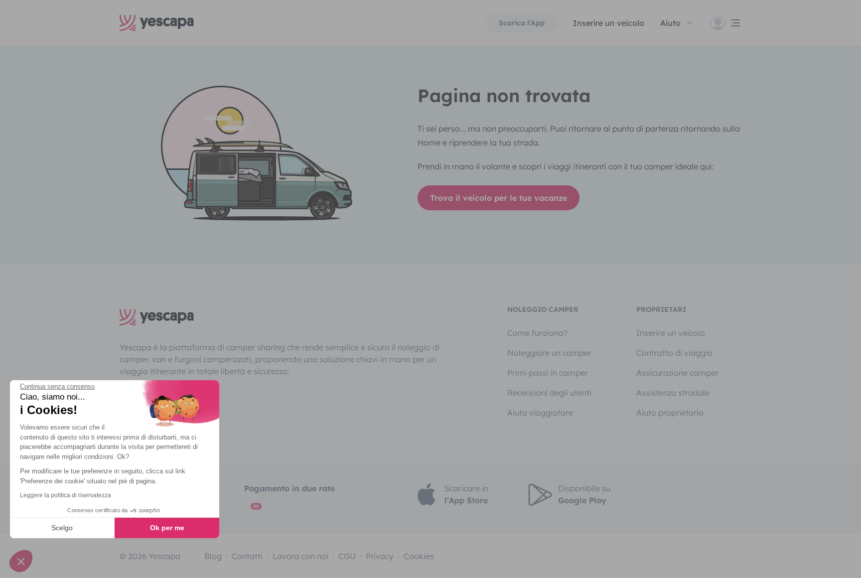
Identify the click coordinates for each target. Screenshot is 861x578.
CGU (347, 556)
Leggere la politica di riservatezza (65, 495)
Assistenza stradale (673, 393)
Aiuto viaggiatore (540, 413)
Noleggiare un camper (549, 353)
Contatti (247, 556)
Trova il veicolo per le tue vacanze (498, 198)
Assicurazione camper (677, 373)
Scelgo (62, 528)
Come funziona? (537, 333)
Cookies (419, 556)
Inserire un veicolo (608, 23)
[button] (21, 561)
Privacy (380, 556)
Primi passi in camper (547, 373)
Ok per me (167, 528)
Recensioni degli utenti (549, 393)
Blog (213, 556)
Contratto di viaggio (674, 353)
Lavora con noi (300, 556)
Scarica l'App (522, 22)
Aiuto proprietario (670, 413)
